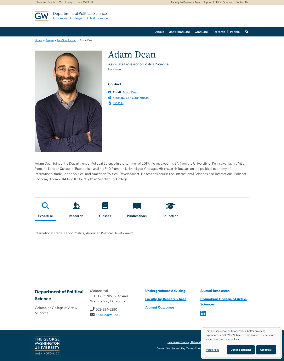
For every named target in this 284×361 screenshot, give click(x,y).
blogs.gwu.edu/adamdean (131, 97)
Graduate (201, 31)
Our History (65, 2)
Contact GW (163, 348)
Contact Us (242, 2)
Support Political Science (217, 2)
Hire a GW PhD (84, 2)
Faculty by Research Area (185, 2)
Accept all (266, 349)
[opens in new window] (203, 316)
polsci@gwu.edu (107, 315)
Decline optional (241, 349)
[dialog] (241, 342)
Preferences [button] (212, 349)
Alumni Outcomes (159, 307)
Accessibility (178, 348)
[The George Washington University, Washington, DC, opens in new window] (47, 345)
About (159, 31)
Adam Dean (130, 92)
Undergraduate (179, 31)
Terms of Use (193, 348)
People (235, 31)
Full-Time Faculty (66, 40)
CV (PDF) (118, 103)
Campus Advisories (178, 342)
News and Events (45, 2)
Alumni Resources (215, 291)
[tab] (45, 211)
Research (219, 31)
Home (38, 40)
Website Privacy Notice (245, 335)
